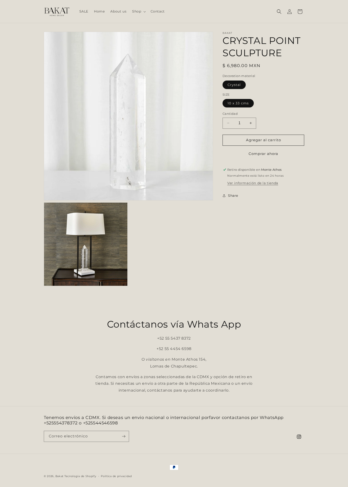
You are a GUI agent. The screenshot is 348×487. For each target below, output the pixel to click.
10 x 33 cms (238, 103)
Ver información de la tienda (252, 183)
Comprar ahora (263, 153)
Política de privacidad (116, 476)
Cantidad (230, 113)
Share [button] (233, 195)
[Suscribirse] (123, 436)
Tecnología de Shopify (80, 476)
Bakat (59, 476)
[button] (138, 11)
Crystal (234, 85)
